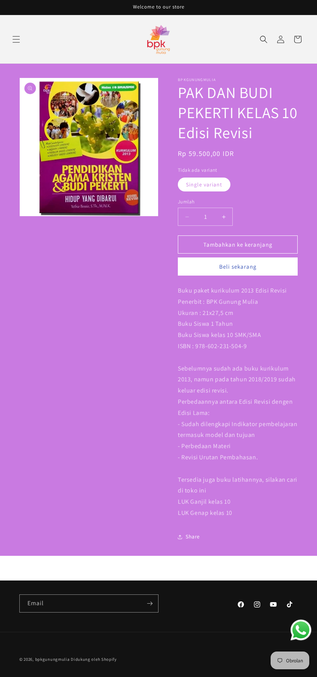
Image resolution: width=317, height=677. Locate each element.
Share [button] (193, 536)
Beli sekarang (238, 266)
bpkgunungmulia (52, 659)
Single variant (204, 184)
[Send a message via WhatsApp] (301, 630)
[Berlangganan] (149, 603)
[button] (16, 39)
